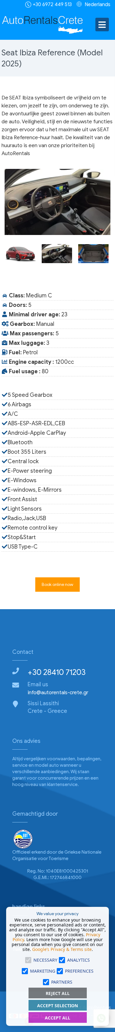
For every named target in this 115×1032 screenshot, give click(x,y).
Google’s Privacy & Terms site (62, 949)
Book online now (57, 584)
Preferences (79, 971)
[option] (57, 202)
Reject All (58, 993)
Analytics (78, 960)
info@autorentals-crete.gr (58, 692)
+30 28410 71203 (57, 672)
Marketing (42, 971)
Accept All (57, 1018)
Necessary (45, 960)
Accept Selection (57, 1005)
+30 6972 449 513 (52, 5)
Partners (61, 982)
